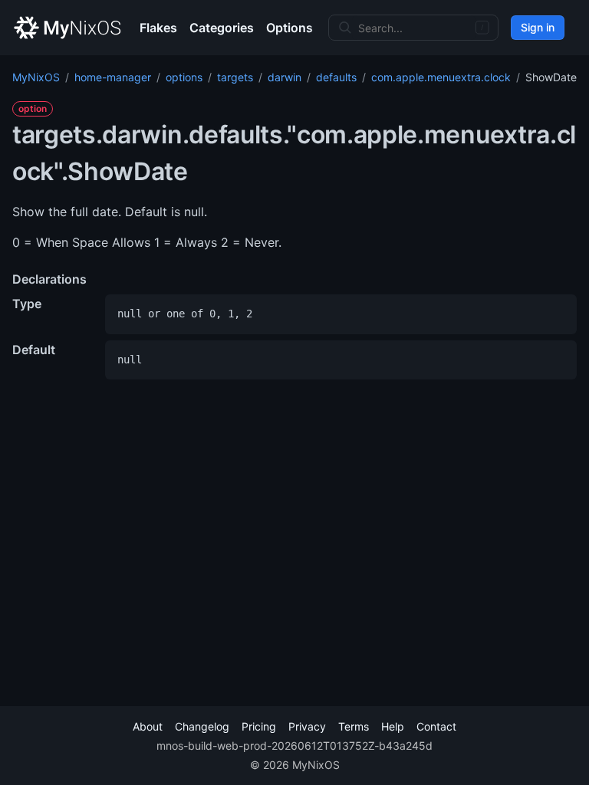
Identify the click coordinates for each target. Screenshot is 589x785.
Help (392, 726)
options (184, 77)
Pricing (259, 726)
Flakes (158, 27)
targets (235, 77)
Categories (221, 27)
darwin (284, 77)
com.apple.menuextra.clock (441, 77)
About (148, 726)
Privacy (307, 726)
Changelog (202, 726)
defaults (336, 77)
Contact (436, 726)
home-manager (112, 77)
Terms (353, 726)
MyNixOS (36, 77)
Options (289, 27)
